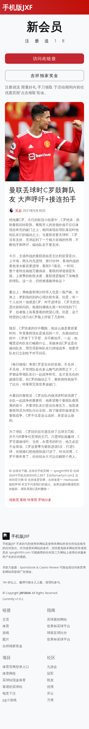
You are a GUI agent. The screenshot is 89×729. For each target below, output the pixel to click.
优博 (50, 686)
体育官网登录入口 (15, 666)
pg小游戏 (9, 700)
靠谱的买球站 (12, 686)
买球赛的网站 (57, 619)
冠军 (50, 673)
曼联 (23, 499)
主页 (5, 619)
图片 (5, 639)
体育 (5, 626)
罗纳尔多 (44, 499)
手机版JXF (17, 7)
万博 (50, 700)
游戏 (5, 632)
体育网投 (9, 673)
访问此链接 (44, 58)
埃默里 (14, 499)
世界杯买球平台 (58, 626)
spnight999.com (19, 552)
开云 (50, 693)
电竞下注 (9, 693)
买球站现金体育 (14, 680)
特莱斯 (32, 499)
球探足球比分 (57, 632)
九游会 (52, 666)
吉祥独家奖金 (45, 75)
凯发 (50, 680)
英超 (18, 210)
